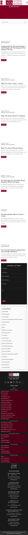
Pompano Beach (5, 440)
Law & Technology (6, 340)
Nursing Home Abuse (6, 407)
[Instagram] (1, 4)
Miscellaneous (5, 364)
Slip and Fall (4, 411)
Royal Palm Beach (5, 442)
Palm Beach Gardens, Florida (8, 429)
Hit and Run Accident (6, 404)
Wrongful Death (6, 332)
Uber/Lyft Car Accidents (7, 413)
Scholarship (5, 311)
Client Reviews (5, 322)
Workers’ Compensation (7, 417)
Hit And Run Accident (7, 346)
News (2, 42)
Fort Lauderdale (5, 436)
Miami (2, 438)
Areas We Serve (14, 421)
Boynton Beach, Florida (7, 424)
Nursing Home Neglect (8, 359)
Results (4, 324)
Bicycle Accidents (6, 348)
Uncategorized (6, 367)
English (15, 465)
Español (15, 467)
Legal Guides (5, 338)
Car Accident (5, 316)
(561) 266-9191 (14, 379)
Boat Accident (4, 393)
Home (14, 388)
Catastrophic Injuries (14, 433)
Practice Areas (14, 389)
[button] (27, 2)
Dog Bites (4, 356)
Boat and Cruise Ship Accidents (10, 354)
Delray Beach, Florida (6, 427)
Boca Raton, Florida (6, 422)
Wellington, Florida (5, 431)
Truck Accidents (6, 362)
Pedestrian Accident (6, 409)
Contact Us (14, 464)
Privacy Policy (11, 297)
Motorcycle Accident (7, 343)
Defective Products (5, 402)
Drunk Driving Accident (7, 400)
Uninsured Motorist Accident (8, 415)
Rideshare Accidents (7, 330)
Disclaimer (18, 533)
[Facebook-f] (1, 1)
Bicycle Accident (5, 391)
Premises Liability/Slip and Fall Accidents (12, 319)
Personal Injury (5, 80)
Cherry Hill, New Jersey (6, 425)
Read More (3, 92)
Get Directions (14, 479)
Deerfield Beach (5, 398)
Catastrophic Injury (5, 396)
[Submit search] (25, 22)
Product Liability (6, 351)
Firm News (6, 42)
